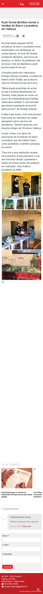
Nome (5, 536)
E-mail (5, 545)
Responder (26, 526)
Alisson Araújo (37, 591)
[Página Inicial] (21, 3)
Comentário (7, 554)
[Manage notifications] (38, 589)
